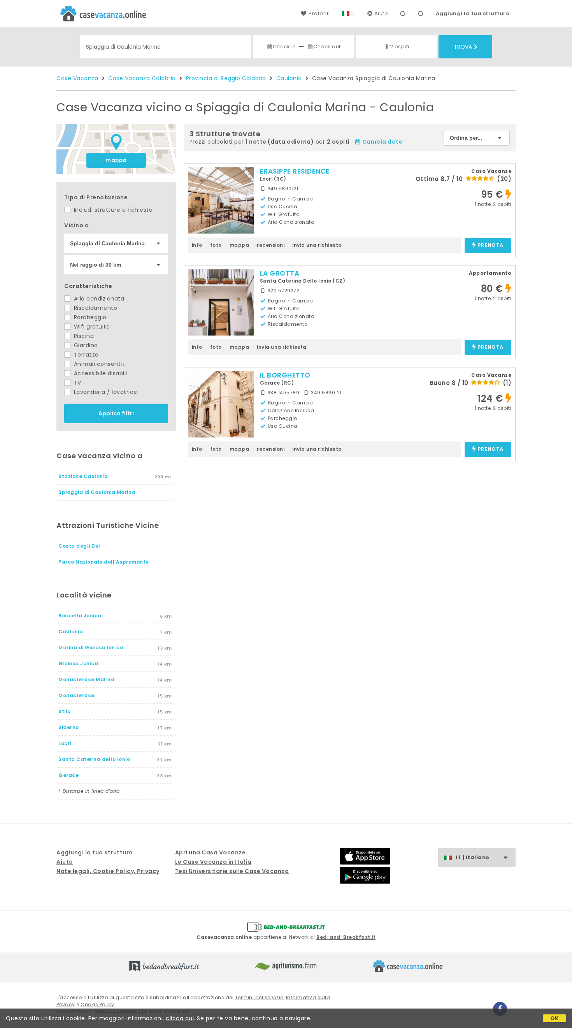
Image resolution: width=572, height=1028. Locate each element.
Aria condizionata (98, 298)
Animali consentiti (99, 364)
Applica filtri (116, 413)
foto (216, 245)
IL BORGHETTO (285, 375)
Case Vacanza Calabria (142, 78)
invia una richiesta (317, 245)
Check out (327, 46)
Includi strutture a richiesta (112, 210)
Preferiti (319, 13)
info (197, 245)
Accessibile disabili (99, 373)
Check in (284, 46)
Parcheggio (89, 317)
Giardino (85, 345)
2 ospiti (399, 46)
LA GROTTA (280, 273)
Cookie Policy (97, 1004)
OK (554, 1018)
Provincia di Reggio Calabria (226, 78)
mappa (116, 160)
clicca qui (180, 1018)
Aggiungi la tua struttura (473, 13)
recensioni (270, 245)
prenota (490, 245)
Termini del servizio (259, 997)
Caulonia (289, 78)
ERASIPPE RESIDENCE (295, 171)
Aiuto (381, 13)
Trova (463, 47)
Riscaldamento (94, 308)
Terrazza (85, 354)
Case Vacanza (77, 78)
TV (76, 383)
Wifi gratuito (91, 326)
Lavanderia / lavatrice (104, 392)
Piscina (83, 336)
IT (353, 13)
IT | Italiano (473, 857)
